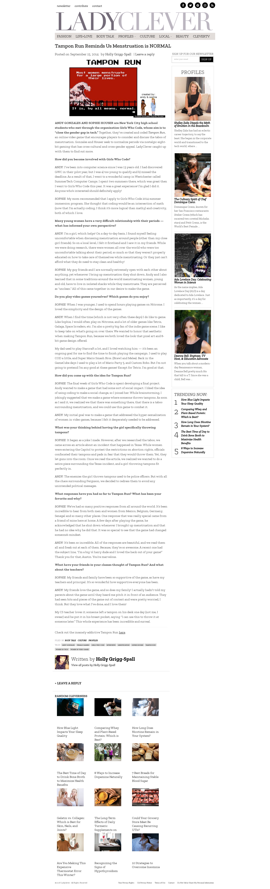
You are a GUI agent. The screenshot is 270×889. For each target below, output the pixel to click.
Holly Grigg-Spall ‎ (118, 54)
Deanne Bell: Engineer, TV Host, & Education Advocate (191, 357)
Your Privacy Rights (126, 883)
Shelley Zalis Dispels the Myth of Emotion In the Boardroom (192, 124)
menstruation (123, 645)
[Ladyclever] (134, 21)
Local (164, 36)
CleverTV (201, 36)
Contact (97, 6)
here (122, 632)
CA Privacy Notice (144, 883)
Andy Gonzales (68, 645)
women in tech (62, 649)
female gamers (83, 645)
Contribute (81, 6)
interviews (111, 645)
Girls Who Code (98, 645)
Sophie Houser (137, 645)
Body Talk (105, 36)
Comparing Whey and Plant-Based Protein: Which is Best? (194, 413)
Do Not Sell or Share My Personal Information (195, 883)
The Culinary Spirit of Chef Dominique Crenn (190, 200)
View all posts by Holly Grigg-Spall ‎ (93, 665)
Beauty (182, 36)
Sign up (206, 59)
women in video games (80, 649)
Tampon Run (151, 645)
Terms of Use (160, 883)
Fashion (64, 36)
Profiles (126, 36)
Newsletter (63, 6)
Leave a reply (145, 54)
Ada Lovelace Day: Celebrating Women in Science (192, 281)
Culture (147, 36)
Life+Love (84, 36)
